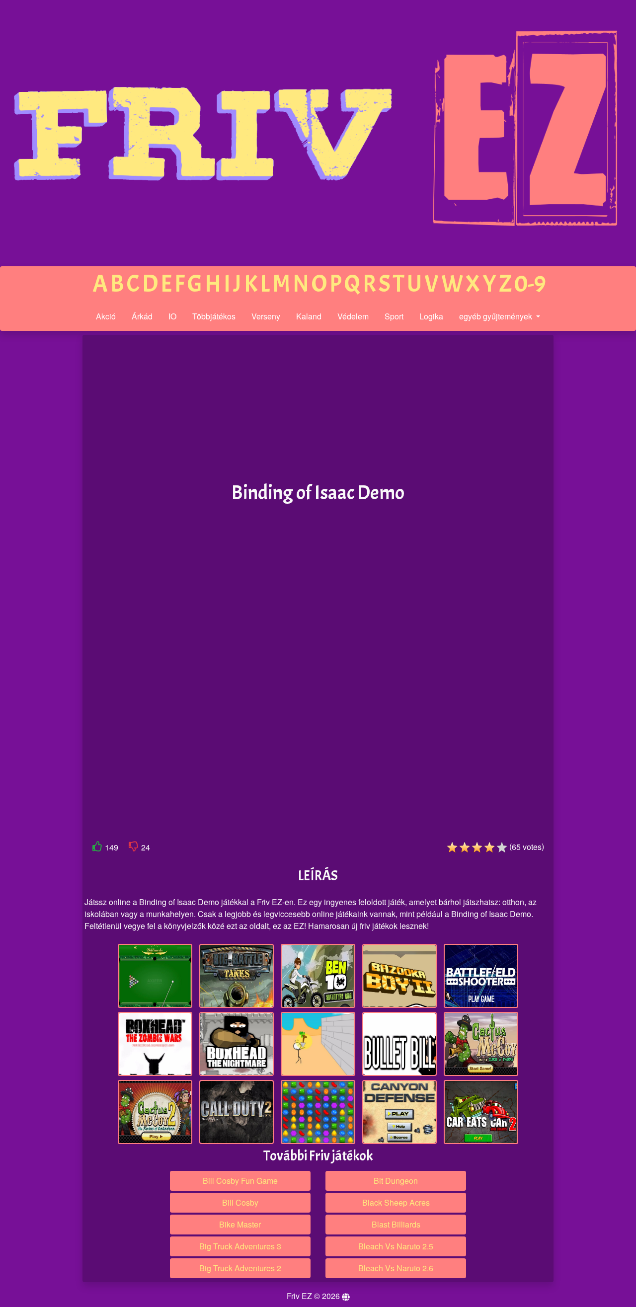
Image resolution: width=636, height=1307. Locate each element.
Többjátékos (214, 316)
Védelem (353, 316)
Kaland (308, 316)
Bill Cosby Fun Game (240, 1180)
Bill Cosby (240, 1202)
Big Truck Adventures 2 (240, 1268)
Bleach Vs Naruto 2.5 (395, 1246)
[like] (97, 848)
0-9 (530, 284)
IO (172, 316)
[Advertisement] (41, 489)
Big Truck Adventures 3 (240, 1246)
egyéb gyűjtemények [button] (496, 316)
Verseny (265, 316)
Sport (394, 316)
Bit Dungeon (396, 1180)
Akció (106, 316)
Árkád (142, 316)
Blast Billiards (396, 1224)
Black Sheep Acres (396, 1202)
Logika (431, 316)
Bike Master (240, 1224)
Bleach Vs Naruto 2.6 (395, 1268)
